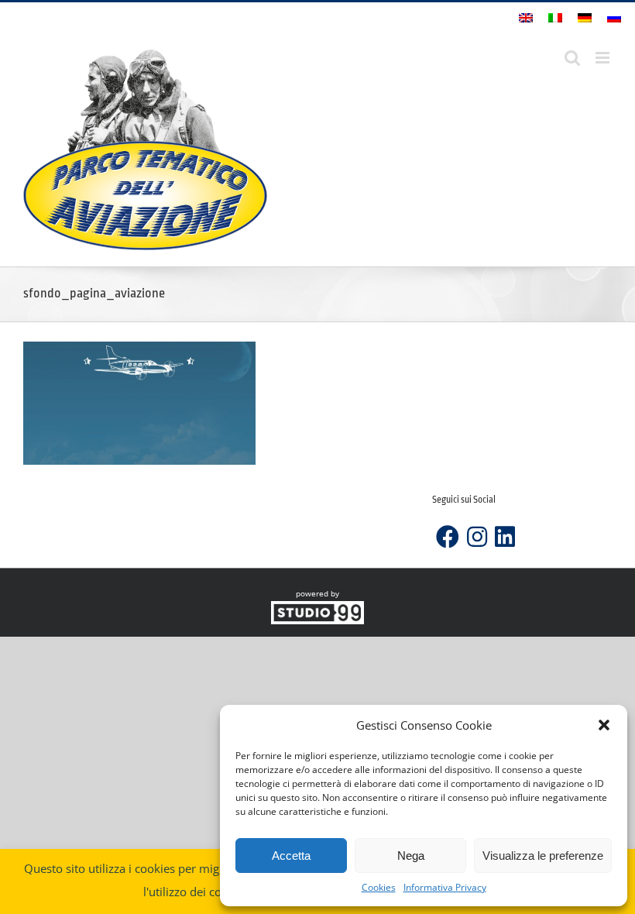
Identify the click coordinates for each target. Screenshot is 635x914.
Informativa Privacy (444, 887)
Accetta (291, 855)
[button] (604, 725)
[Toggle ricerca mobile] (572, 58)
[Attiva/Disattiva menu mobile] (604, 58)
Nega (410, 855)
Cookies (379, 887)
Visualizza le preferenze (542, 855)
